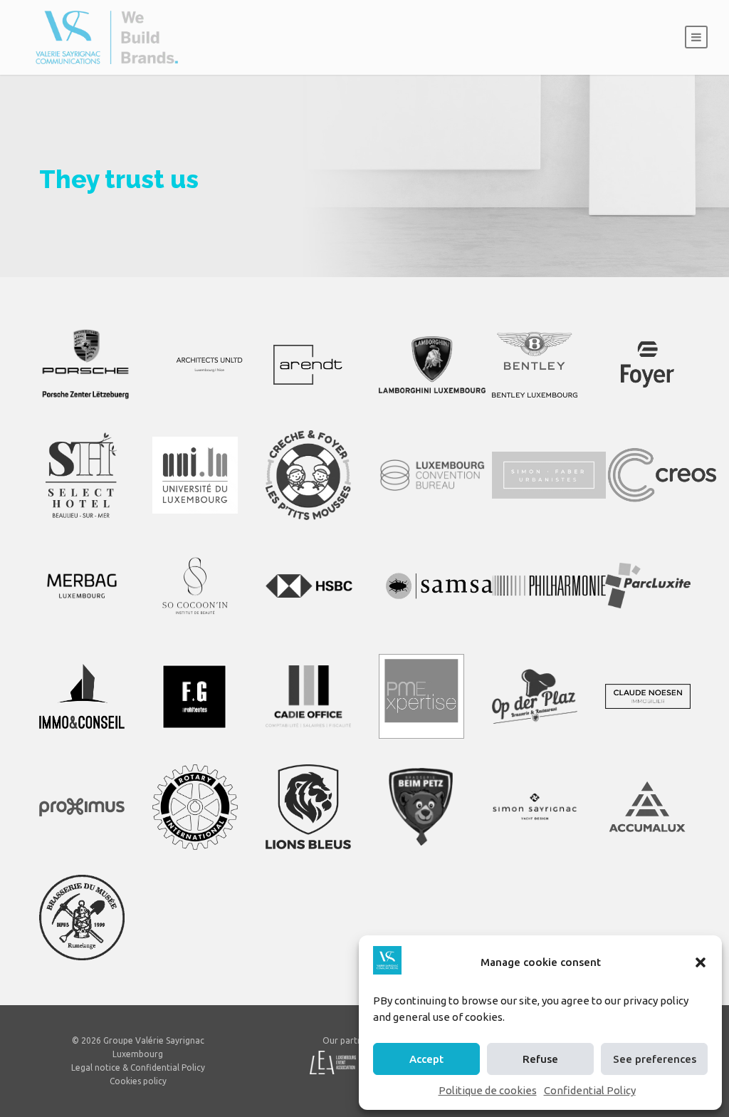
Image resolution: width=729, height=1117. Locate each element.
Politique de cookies (488, 1090)
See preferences (654, 1059)
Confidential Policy (590, 1090)
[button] (700, 962)
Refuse (540, 1059)
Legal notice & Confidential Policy (138, 1067)
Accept (426, 1059)
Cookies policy (138, 1081)
